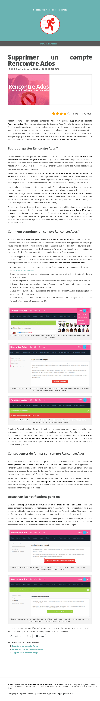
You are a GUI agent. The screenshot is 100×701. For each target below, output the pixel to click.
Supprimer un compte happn (25, 652)
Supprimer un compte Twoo (25, 646)
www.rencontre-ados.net (23, 270)
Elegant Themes (26, 693)
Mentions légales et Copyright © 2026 (55, 693)
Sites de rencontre (49, 68)
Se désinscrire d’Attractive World (27, 649)
